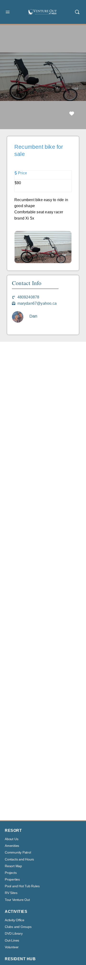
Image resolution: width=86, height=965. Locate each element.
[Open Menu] (8, 12)
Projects (10, 872)
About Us (11, 839)
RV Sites (11, 892)
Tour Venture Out (17, 899)
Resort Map (13, 866)
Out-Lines (12, 940)
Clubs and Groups (18, 926)
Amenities (12, 845)
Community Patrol (18, 852)
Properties (12, 879)
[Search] (77, 12)
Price (22, 173)
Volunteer (12, 947)
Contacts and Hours (19, 859)
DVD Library (14, 933)
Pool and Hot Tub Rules (22, 886)
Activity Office (14, 920)
